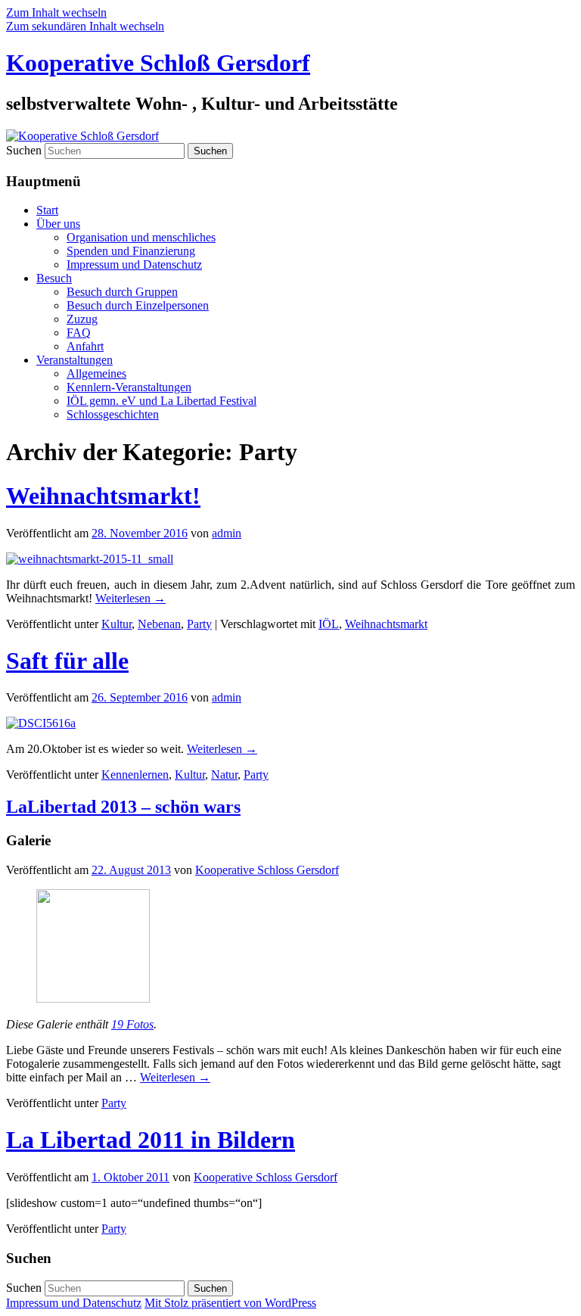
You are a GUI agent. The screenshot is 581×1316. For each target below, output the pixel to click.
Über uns (58, 223)
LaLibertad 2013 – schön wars (123, 807)
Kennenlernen (135, 774)
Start (47, 210)
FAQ (79, 332)
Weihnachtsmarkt (386, 624)
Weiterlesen (130, 598)
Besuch (54, 278)
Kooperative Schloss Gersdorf (267, 869)
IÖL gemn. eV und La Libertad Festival (161, 400)
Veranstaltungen (74, 359)
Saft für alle (67, 660)
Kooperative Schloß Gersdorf (158, 62)
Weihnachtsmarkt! (103, 495)
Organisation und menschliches (141, 237)
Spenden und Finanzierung (131, 250)
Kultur (116, 624)
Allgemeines (96, 373)
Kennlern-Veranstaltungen (129, 387)
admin (226, 533)
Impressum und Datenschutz (134, 264)
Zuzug (82, 319)
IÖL (328, 624)
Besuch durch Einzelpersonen (138, 305)
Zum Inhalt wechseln (56, 12)
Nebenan (159, 624)
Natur (224, 774)
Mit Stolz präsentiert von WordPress (230, 1302)
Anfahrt (85, 346)
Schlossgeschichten (113, 414)
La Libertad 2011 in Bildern (150, 1139)
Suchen (24, 150)
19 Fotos (132, 1024)
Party (199, 624)
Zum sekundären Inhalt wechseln (85, 26)
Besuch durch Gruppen (122, 291)
